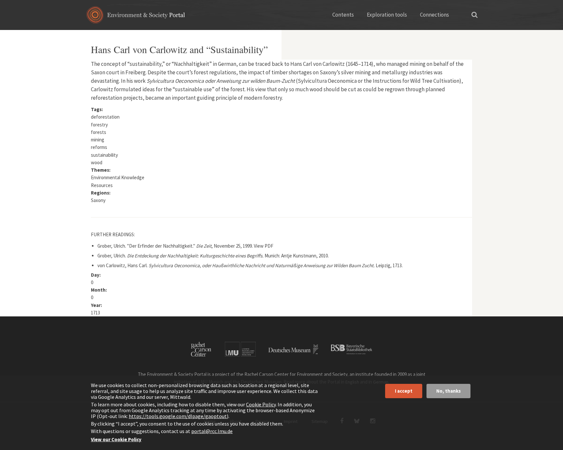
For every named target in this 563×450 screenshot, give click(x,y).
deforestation (105, 117)
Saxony (98, 200)
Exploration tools (387, 14)
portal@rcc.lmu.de (212, 431)
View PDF (263, 246)
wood (96, 162)
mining (97, 140)
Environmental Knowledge (117, 177)
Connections (434, 14)
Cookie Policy (261, 404)
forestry (99, 125)
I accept (403, 391)
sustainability (104, 155)
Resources (102, 185)
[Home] (135, 17)
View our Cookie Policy (116, 439)
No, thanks (448, 391)
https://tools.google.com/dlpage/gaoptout (178, 416)
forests (98, 132)
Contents (343, 14)
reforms (99, 147)
